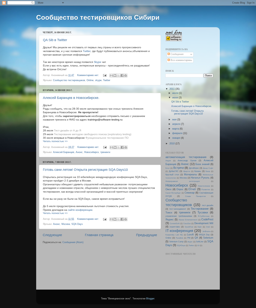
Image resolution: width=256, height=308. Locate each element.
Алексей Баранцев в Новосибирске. (71, 98)
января (176, 138)
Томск (168, 212)
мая (174, 119)
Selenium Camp (176, 241)
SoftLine (199, 241)
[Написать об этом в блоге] (115, 75)
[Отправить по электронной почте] (111, 75)
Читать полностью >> (55, 141)
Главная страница (99, 235)
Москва (65, 224)
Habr (200, 227)
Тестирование (200, 208)
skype (98, 80)
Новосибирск (91, 152)
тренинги (105, 152)
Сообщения (176, 54)
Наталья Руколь (200, 177)
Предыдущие (146, 235)
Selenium (208, 237)
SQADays (181, 245)
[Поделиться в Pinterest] (125, 75)
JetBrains (206, 231)
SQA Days (77, 224)
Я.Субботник (203, 216)
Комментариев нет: (88, 75)
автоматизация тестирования (185, 157)
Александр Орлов (187, 160)
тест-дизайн (207, 205)
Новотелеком (204, 186)
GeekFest (189, 227)
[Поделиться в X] (118, 75)
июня (175, 97)
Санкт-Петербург (173, 193)
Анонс (79, 152)
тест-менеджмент (177, 209)
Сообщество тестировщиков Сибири (97, 17)
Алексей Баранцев (63, 152)
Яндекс (169, 219)
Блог (167, 168)
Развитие (205, 189)
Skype (97, 61)
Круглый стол (172, 174)
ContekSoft (175, 223)
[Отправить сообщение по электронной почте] (104, 75)
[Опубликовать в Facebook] (122, 75)
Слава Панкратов (195, 196)
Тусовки (203, 212)
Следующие (52, 235)
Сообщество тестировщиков (69, 80)
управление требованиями (178, 216)
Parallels (179, 238)
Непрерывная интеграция (182, 181)
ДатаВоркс (194, 168)
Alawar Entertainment (188, 220)
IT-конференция (179, 231)
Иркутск (186, 171)
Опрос (179, 189)
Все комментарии (180, 60)
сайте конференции (79, 209)
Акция (168, 161)
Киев (208, 171)
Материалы (190, 174)
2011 (172, 89)
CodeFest (207, 219)
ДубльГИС (174, 171)
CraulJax (187, 223)
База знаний (202, 164)
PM (188, 238)
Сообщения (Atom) (72, 242)
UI (198, 245)
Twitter (87, 51)
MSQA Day (204, 234)
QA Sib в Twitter (55, 40)
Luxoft (190, 234)
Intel (208, 227)
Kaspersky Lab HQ (174, 235)
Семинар (190, 192)
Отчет (192, 189)
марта (176, 128)
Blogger (150, 298)
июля (175, 93)
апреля (176, 124)
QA (196, 237)
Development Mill (203, 223)
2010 (172, 143)
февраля (177, 133)
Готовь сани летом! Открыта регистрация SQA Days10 (85, 170)
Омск (168, 189)
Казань (197, 171)
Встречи (178, 167)
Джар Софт (208, 168)
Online (90, 80)
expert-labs (175, 227)
